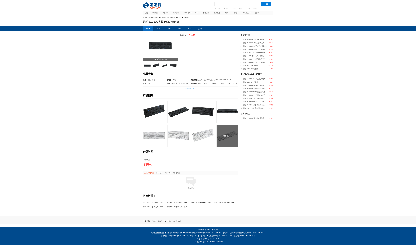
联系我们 (208, 230)
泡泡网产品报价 (154, 7)
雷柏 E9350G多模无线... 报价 (177, 203)
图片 (169, 28)
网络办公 (246, 13)
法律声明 (215, 230)
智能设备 (206, 13)
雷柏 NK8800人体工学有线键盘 (253, 98)
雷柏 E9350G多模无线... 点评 (177, 207)
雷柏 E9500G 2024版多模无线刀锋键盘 (256, 52)
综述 (148, 28)
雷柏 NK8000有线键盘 (250, 69)
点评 (200, 28)
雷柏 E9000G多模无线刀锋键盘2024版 (256, 46)
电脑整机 (176, 13)
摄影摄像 (217, 13)
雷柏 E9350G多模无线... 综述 (153, 203)
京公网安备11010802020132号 (244, 236)
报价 (159, 28)
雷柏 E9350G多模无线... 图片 (201, 203)
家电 (235, 13)
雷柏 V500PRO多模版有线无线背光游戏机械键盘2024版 (262, 43)
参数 (179, 28)
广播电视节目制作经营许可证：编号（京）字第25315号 (180, 236)
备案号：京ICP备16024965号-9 (208, 239)
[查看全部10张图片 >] (160, 35)
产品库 (154, 221)
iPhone (226, 8)
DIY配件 (187, 13)
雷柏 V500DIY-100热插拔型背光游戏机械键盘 (258, 92)
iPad (240, 8)
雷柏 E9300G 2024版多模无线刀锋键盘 (256, 59)
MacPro (255, 8)
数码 (226, 13)
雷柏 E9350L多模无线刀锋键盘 (253, 56)
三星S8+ (233, 8)
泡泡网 (160, 221)
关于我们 (201, 230)
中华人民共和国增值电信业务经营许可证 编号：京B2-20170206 (201, 233)
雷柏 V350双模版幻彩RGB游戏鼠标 (255, 102)
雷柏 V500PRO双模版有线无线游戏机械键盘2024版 (260, 39)
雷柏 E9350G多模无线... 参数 (224, 203)
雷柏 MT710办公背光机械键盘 (253, 108)
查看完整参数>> (190, 88)
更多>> (256, 13)
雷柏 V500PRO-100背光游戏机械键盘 (256, 85)
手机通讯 (155, 13)
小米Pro (247, 8)
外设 (196, 13)
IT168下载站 (167, 221)
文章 (190, 28)
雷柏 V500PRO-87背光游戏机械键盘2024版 (258, 62)
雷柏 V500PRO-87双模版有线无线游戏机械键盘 (259, 95)
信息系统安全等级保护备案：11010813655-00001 (216, 236)
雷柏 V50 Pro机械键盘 (250, 66)
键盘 (156, 17)
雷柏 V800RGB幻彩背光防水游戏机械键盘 (257, 105)
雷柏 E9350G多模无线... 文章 (153, 207)
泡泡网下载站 (177, 221)
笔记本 (165, 13)
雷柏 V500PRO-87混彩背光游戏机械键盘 (257, 89)
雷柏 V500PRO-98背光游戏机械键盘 (255, 49)
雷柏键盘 (163, 17)
